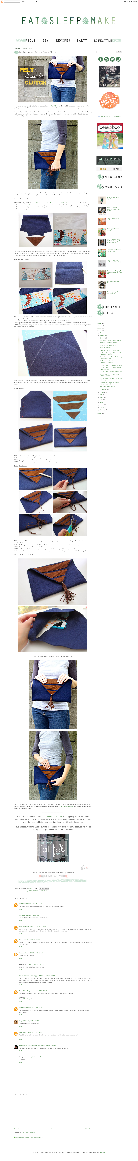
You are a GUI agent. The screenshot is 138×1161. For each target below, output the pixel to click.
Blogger (102, 1152)
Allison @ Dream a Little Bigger (28, 976)
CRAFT (30, 891)
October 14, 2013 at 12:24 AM (34, 953)
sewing (57, 891)
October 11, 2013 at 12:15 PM (33, 904)
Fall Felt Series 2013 (38, 891)
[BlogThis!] (42, 888)
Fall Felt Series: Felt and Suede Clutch (111, 365)
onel (20, 915)
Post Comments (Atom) (28, 1132)
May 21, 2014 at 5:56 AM (34, 1057)
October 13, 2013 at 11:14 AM (31, 940)
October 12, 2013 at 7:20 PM (38, 926)
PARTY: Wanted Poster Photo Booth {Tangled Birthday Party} (113, 241)
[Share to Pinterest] (48, 888)
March (102, 405)
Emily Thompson (24, 926)
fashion (46, 891)
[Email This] (40, 888)
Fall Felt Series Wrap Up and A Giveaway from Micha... (109, 361)
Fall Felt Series (55, 106)
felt (49, 891)
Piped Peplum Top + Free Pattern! (109, 350)
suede (60, 891)
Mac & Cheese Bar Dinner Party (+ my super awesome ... (111, 357)
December (103, 333)
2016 (100, 323)
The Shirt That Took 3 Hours (108, 345)
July (101, 395)
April (101, 402)
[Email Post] (36, 888)
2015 (100, 325)
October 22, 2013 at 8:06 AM (33, 1032)
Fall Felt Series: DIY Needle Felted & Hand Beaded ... (110, 368)
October (102, 338)
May (101, 400)
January (102, 410)
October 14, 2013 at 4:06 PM (47, 976)
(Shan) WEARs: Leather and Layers (110, 340)
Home (53, 1129)
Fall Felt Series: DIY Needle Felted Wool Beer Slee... (110, 375)
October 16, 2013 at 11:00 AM (33, 1008)
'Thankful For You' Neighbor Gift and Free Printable (113, 209)
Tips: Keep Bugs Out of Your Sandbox (113, 292)
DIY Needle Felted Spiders (107, 386)
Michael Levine (66, 203)
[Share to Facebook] (46, 888)
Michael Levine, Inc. (54, 817)
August (102, 392)
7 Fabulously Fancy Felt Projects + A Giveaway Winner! (110, 353)
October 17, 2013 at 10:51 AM (31, 1021)
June (101, 397)
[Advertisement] (53, 1112)
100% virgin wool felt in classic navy (46, 203)
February (103, 407)
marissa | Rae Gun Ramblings (28, 1045)
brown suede (21, 205)
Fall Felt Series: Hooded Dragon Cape (114, 250)
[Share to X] (44, 888)
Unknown (22, 904)
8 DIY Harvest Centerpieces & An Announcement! (109, 383)
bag (27, 891)
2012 (100, 413)
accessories (22, 891)
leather (52, 891)
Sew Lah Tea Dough (25, 991)
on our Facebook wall (66, 806)
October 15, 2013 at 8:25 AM (39, 991)
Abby (20, 1021)
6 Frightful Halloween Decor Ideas (113, 282)
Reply (20, 909)
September (103, 390)
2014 (100, 328)
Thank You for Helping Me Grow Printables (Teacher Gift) (114, 272)
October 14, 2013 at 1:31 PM (35, 964)
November (103, 335)
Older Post (88, 1129)
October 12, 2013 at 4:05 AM (30, 915)
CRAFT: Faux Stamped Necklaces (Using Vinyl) (114, 261)
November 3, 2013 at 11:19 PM (47, 1045)
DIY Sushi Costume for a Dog (108, 342)
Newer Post (17, 1129)
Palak (20, 940)
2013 (100, 330)
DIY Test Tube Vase (105, 348)
